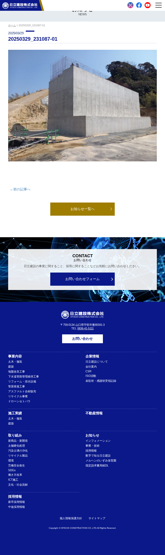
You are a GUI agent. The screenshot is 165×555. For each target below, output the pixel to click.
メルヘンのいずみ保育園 (101, 460)
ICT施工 (13, 479)
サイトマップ (97, 518)
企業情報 (92, 356)
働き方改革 (15, 474)
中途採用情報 (16, 506)
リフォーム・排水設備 (22, 381)
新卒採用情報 (16, 502)
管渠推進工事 (16, 386)
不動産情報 (94, 413)
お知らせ (92, 435)
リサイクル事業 (18, 396)
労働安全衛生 (16, 465)
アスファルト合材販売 (22, 391)
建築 (11, 366)
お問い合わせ (82, 338)
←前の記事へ (20, 189)
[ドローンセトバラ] (130, 5)
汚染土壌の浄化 (18, 450)
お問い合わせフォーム (82, 279)
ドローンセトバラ (19, 401)
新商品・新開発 (18, 440)
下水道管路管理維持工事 (23, 376)
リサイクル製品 (18, 455)
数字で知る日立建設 (98, 455)
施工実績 (15, 413)
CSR (88, 371)
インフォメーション (98, 440)
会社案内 (91, 366)
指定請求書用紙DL (97, 465)
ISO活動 (91, 375)
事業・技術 (92, 445)
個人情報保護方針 (71, 518)
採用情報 (91, 450)
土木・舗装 (15, 361)
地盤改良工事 (16, 371)
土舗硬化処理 (16, 445)
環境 (11, 460)
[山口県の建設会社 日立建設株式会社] (20, 5)
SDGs (12, 470)
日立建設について (97, 361)
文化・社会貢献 (18, 484)
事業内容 (15, 356)
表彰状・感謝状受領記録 (101, 380)
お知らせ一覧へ (82, 209)
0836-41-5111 (85, 328)
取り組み (15, 435)
